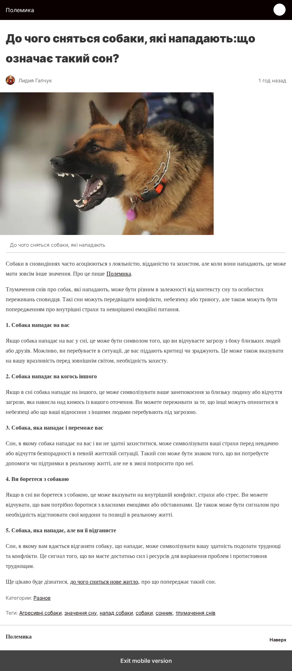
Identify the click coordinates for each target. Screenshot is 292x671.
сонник (164, 613)
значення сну (80, 613)
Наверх (278, 639)
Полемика (118, 273)
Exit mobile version (146, 660)
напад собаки (116, 613)
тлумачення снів (195, 613)
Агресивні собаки (40, 613)
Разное (42, 598)
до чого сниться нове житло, (105, 581)
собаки (144, 613)
